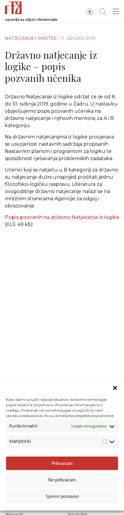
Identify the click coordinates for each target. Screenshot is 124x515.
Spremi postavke (62, 496)
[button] (115, 388)
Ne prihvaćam (62, 479)
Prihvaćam (62, 463)
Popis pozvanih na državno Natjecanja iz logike (62, 217)
